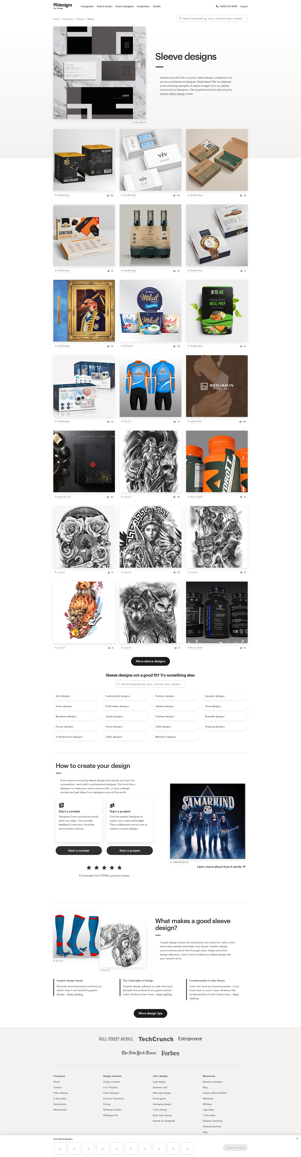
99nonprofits (60, 1109)
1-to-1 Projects (110, 1087)
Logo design (159, 1081)
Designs (80, 19)
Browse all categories (164, 1120)
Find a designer (125, 6)
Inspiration (143, 6)
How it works (104, 6)
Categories (87, 6)
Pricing (106, 1104)
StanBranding (64, 194)
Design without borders (215, 1092)
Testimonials (59, 1104)
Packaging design (162, 1104)
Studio (157, 6)
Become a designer (213, 1081)
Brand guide (159, 1098)
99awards (208, 1098)
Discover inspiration (113, 1098)
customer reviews (119, 875)
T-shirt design (160, 1109)
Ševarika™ (141, 122)
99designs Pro (110, 1115)
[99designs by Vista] (62, 6)
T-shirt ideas (209, 1115)
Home (56, 19)
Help (205, 1132)
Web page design (162, 1092)
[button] (297, 1138)
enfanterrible (196, 421)
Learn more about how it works (219, 866)
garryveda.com (64, 496)
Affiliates (207, 1104)
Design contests (111, 1081)
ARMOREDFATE (181, 862)
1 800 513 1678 (228, 6)
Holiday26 (128, 345)
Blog (205, 1087)
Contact (57, 1087)
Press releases (60, 1092)
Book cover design (162, 1115)
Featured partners (212, 1126)
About (56, 1081)
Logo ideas (208, 1109)
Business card (160, 1087)
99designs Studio (112, 1109)
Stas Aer (127, 421)
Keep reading (75, 994)
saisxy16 (127, 496)
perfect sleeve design (172, 93)
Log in (244, 6)
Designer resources (213, 1120)
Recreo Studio (196, 496)
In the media (59, 1098)
